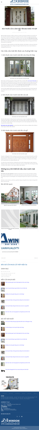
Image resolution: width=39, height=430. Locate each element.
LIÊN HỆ (35, 393)
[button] (1, 2)
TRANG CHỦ (5, 393)
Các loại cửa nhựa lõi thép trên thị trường (10, 398)
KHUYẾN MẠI (17, 393)
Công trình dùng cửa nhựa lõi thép (8, 273)
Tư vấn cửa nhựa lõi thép (21, 32)
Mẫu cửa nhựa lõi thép (5, 271)
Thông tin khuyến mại (5, 276)
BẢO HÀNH (29, 393)
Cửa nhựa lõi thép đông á (25, 398)
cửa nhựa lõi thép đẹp (32, 80)
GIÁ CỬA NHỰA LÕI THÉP (12, 265)
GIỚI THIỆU (11, 393)
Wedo (9, 403)
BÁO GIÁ (23, 393)
